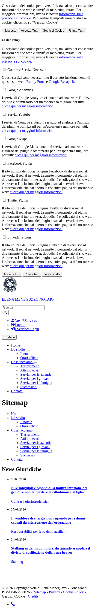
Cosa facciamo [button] (22, 362)
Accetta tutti (12, 274)
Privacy (54, 592)
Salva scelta (52, 274)
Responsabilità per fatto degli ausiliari (38, 531)
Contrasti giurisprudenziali (30, 501)
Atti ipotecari (29, 370)
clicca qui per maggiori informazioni (28, 106)
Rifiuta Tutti (76, 30)
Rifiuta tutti (32, 274)
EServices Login (27, 329)
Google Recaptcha (62, 82)
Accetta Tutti (29, 30)
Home (15, 345)
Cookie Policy (73, 592)
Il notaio (26, 354)
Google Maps (17, 139)
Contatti (17, 391)
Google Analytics (20, 90)
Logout (20, 325)
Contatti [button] (17, 459)
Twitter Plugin (17, 200)
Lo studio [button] (18, 349)
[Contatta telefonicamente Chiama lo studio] (13, 604)
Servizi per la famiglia (36, 383)
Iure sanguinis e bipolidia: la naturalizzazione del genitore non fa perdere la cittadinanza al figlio (49, 490)
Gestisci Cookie (53, 30)
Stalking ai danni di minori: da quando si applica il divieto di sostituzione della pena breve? (50, 550)
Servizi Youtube (18, 114)
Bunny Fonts (35, 82)
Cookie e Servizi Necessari (27, 70)
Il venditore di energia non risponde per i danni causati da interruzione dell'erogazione (48, 520)
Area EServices (25, 321)
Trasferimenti (29, 366)
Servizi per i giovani (35, 378)
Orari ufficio (29, 358)
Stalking (17, 562)
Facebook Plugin (19, 163)
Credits (33, 596)
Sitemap (40, 592)
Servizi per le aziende (35, 374)
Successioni (28, 387)
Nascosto (10, 30)
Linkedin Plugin (19, 237)
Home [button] (15, 414)
